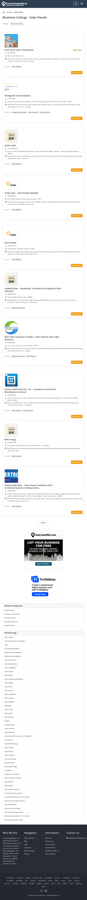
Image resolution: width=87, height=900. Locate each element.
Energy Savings (10, 725)
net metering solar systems (14, 793)
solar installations (10, 694)
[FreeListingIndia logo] (14, 4)
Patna (53, 883)
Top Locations (29, 838)
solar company (9, 755)
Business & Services (18, 308)
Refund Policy (50, 854)
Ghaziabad (19, 881)
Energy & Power (45, 112)
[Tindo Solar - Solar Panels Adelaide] (11, 183)
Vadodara (78, 883)
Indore (50, 881)
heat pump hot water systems (15, 801)
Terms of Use (50, 844)
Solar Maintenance (11, 664)
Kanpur (63, 881)
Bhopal (28, 878)
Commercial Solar (10, 759)
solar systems (9, 717)
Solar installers (9, 702)
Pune (59, 883)
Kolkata (76, 881)
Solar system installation (13, 656)
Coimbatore (66, 878)
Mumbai (31, 883)
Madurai (24, 883)
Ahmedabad (10, 878)
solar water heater (11, 804)
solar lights (8, 770)
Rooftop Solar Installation (13, 652)
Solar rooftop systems (12, 789)
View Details (76, 73)
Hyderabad (42, 881)
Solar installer (9, 698)
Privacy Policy (50, 848)
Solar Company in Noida (13, 778)
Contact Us (49, 841)
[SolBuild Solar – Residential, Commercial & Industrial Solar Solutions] (11, 279)
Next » (43, 523)
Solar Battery (9, 751)
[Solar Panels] (11, 233)
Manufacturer (9, 782)
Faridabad (10, 881)
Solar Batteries (9, 732)
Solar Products (16, 67)
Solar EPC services (11, 660)
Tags (26, 844)
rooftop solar (9, 671)
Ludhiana (15, 883)
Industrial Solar (10, 763)
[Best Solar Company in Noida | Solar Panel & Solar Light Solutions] (11, 327)
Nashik (46, 883)
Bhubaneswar (37, 878)
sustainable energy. (11, 744)
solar (6, 645)
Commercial (9, 740)
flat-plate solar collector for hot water (17, 816)
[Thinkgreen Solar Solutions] (11, 86)
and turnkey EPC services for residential (18, 736)
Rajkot (65, 883)
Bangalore (20, 878)
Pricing (26, 854)
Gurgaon (33, 881)
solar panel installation (12, 649)
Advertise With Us (52, 851)
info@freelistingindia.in (77, 838)
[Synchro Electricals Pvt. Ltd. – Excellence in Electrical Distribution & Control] (11, 380)
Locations (27, 848)
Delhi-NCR (76, 878)
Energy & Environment (19, 112)
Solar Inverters (9, 728)
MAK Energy (9, 786)
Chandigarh (48, 878)
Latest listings (29, 851)
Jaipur (57, 881)
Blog (25, 841)
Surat (71, 883)
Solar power (9, 713)
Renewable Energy (11, 767)
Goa (26, 881)
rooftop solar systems (12, 774)
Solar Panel (8, 687)
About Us (48, 838)
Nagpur (39, 883)
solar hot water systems (13, 808)
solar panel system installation (15, 641)
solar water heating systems (14, 812)
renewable (8, 706)
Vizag (43, 886)
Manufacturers (28, 410)
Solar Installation (10, 668)
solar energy (9, 683)
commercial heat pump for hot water (17, 797)
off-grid (7, 721)
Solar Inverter (9, 747)
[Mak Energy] (11, 430)
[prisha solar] (11, 136)
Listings (9, 12)
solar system (9, 691)
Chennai (57, 878)
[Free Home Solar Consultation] (11, 40)
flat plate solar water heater (14, 820)
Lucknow (7, 883)
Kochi (70, 881)
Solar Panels (9, 637)
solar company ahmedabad (14, 679)
